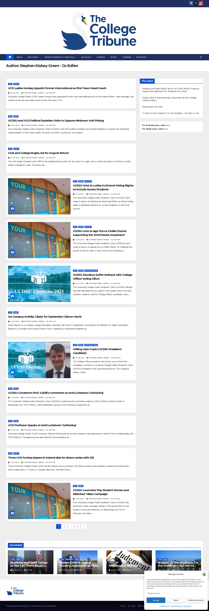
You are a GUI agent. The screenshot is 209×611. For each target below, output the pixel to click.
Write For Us (142, 606)
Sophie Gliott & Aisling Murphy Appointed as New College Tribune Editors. (78, 565)
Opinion (101, 57)
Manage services (154, 593)
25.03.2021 (15, 321)
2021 (10, 84)
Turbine (126, 57)
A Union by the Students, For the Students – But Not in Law (170, 113)
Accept (156, 600)
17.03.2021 (15, 397)
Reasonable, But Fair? (152, 107)
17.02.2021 (80, 499)
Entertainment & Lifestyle (60, 57)
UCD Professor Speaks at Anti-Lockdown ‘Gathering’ (42, 425)
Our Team (131, 606)
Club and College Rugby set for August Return (38, 153)
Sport (113, 57)
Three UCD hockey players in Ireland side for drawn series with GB (51, 457)
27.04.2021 (15, 158)
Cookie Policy (164, 606)
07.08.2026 (67, 570)
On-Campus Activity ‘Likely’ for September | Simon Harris (44, 316)
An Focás (86, 57)
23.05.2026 (116, 570)
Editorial (69, 559)
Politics (88, 181)
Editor (29, 570)
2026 (12, 559)
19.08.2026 (17, 570)
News (19, 57)
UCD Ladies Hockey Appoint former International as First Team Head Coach (57, 88)
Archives (141, 57)
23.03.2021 (80, 358)
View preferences (196, 600)
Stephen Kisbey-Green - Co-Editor (39, 93)
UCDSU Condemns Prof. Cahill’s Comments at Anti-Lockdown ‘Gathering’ (56, 392)
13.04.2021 (80, 194)
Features (33, 57)
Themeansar (51, 606)
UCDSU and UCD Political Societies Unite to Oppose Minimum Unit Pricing (56, 120)
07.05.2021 (15, 125)
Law (116, 562)
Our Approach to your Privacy (181, 606)
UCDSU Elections (91, 270)
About (123, 606)
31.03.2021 (80, 283)
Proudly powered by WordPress (18, 606)
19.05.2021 (15, 93)
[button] (204, 574)
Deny (176, 600)
